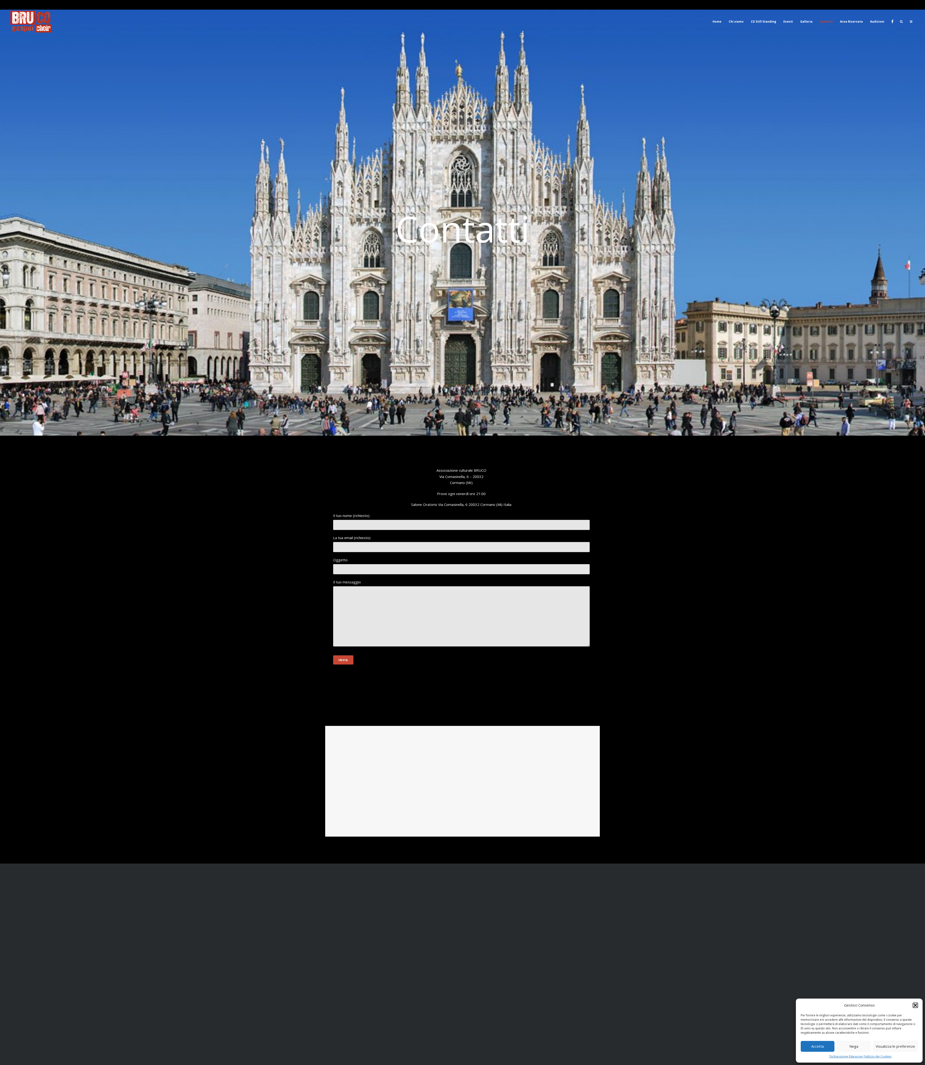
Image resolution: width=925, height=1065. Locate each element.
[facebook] (892, 22)
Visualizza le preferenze (895, 1046)
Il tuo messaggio (347, 582)
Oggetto (340, 559)
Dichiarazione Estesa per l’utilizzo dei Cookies (860, 1056)
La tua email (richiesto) (351, 537)
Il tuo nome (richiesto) (351, 515)
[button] (915, 1005)
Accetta (817, 1046)
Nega (853, 1046)
